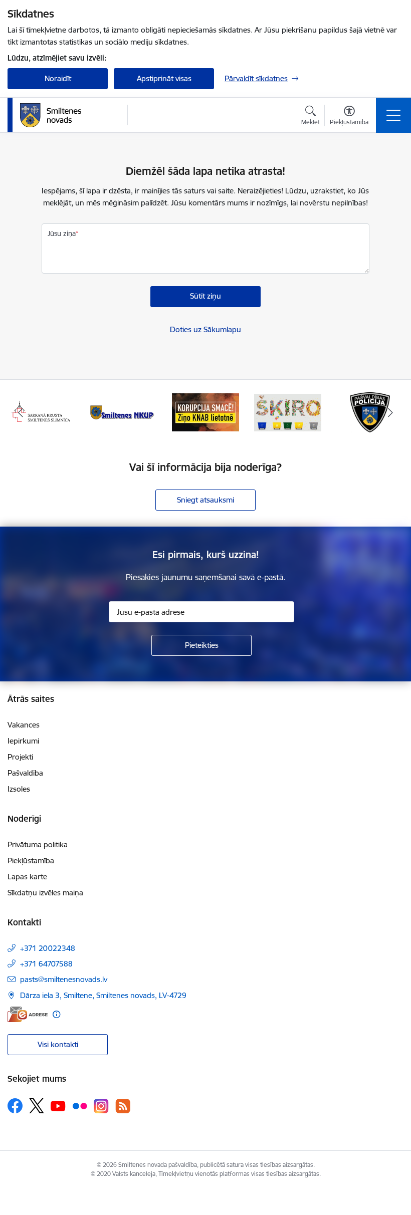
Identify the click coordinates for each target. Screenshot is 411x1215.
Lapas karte (27, 876)
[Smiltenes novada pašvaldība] (50, 115)
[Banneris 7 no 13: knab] (205, 411)
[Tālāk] (390, 412)
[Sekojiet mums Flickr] (79, 1105)
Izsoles (19, 789)
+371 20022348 (47, 948)
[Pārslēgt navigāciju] (393, 115)
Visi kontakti (58, 1044)
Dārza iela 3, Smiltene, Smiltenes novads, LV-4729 (103, 995)
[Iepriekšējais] (20, 412)
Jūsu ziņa (62, 233)
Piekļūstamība (31, 860)
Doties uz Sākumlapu (205, 329)
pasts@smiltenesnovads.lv (63, 979)
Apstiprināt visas (164, 78)
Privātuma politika (38, 844)
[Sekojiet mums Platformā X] (36, 1105)
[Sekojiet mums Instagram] (101, 1106)
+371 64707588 (46, 963)
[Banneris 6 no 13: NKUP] (123, 411)
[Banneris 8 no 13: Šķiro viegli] (287, 411)
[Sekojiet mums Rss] (122, 1106)
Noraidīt (58, 78)
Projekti (20, 757)
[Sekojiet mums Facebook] (15, 1105)
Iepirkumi (23, 741)
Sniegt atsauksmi (205, 500)
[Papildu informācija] (56, 1014)
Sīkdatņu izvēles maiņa (45, 892)
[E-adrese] (28, 1014)
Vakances (24, 725)
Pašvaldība (25, 773)
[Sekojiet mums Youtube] (58, 1105)
